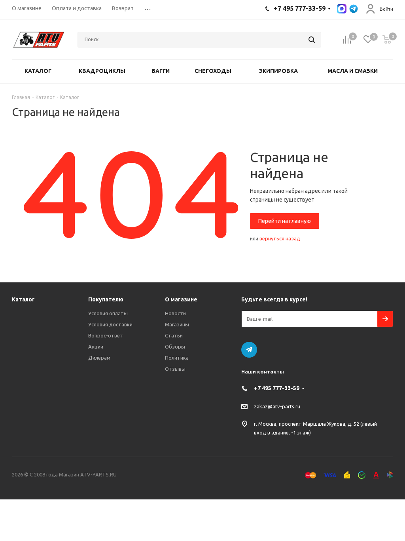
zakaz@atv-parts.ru (277, 406)
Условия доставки (110, 324)
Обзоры (175, 346)
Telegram (249, 350)
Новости (175, 313)
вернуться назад (279, 238)
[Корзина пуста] (386, 39)
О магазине (181, 299)
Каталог (23, 299)
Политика (177, 357)
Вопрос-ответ (105, 335)
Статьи (174, 335)
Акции (95, 346)
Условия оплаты (108, 313)
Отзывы (175, 368)
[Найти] (311, 40)
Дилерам (99, 357)
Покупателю (105, 299)
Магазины (177, 324)
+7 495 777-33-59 (276, 388)
